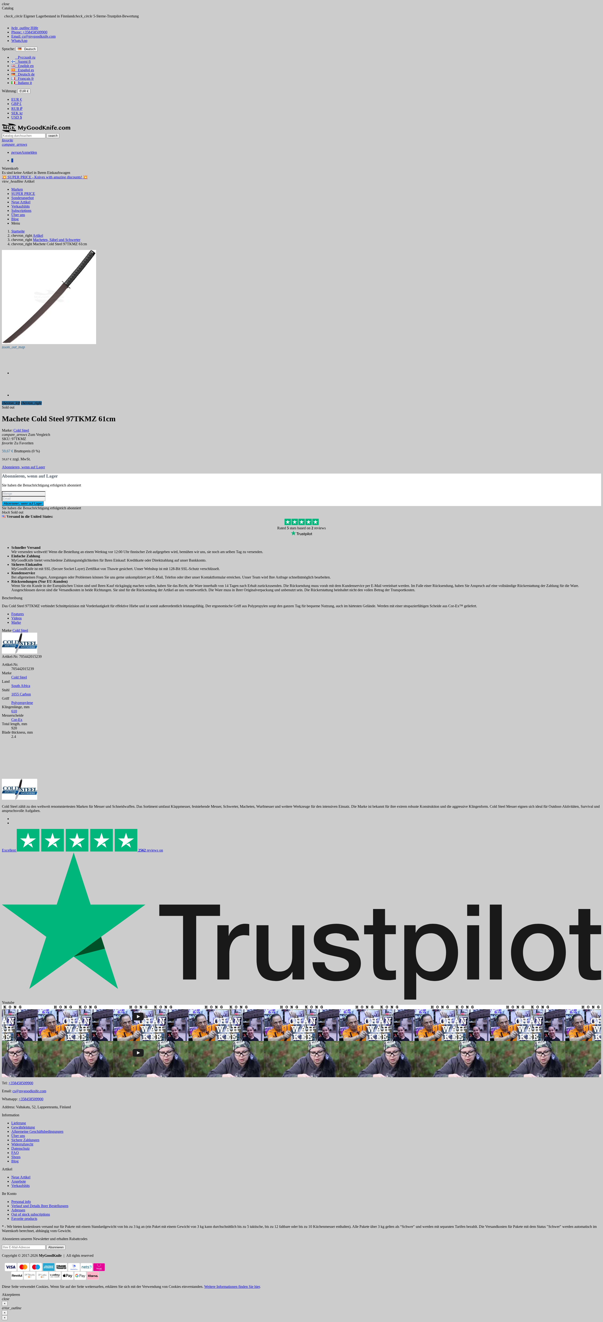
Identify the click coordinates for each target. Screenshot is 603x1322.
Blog (15, 1161)
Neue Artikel (20, 1177)
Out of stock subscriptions (30, 1214)
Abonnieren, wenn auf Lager (23, 467)
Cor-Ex (16, 720)
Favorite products (24, 1219)
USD (16, 117)
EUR (16, 99)
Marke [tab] (16, 622)
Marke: (7, 430)
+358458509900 (20, 1083)
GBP (16, 104)
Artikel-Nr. (10, 657)
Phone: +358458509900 (29, 32)
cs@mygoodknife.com (29, 1091)
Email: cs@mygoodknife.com (33, 36)
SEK (17, 113)
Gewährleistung (23, 1127)
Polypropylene (22, 703)
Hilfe (24, 28)
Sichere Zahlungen (25, 1140)
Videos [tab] (16, 618)
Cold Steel (19, 677)
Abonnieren (56, 1247)
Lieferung (18, 1123)
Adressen (18, 1210)
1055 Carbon (21, 694)
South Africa (20, 686)
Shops (15, 1157)
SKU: (6, 439)
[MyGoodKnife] (36, 131)
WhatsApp (19, 41)
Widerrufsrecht (22, 1144)
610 (14, 711)
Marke (7, 630)
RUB (16, 109)
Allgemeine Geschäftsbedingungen (37, 1131)
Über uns (18, 1136)
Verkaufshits (20, 1186)
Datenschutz (20, 1148)
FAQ (15, 1153)
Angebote (18, 1181)
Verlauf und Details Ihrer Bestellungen (39, 1206)
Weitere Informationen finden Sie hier (232, 1287)
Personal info (21, 1202)
